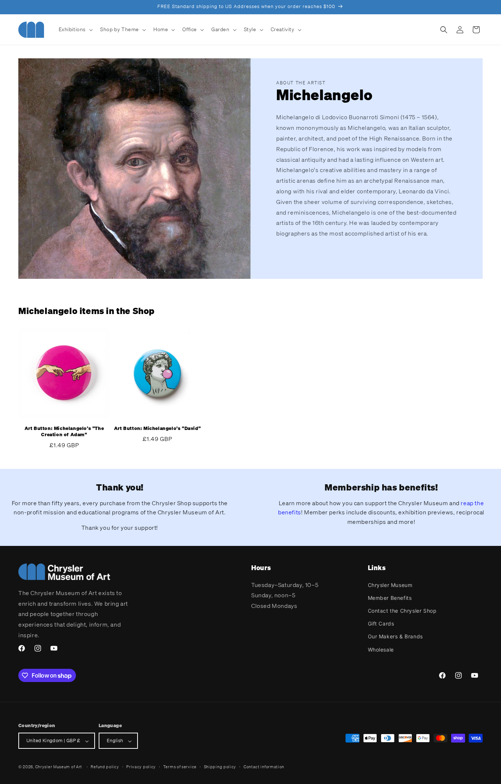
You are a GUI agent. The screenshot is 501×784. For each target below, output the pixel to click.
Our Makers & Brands (395, 636)
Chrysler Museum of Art (58, 767)
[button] (75, 29)
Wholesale (381, 649)
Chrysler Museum (390, 584)
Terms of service (180, 766)
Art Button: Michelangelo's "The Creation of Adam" (64, 432)
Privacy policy (141, 766)
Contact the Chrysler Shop (402, 610)
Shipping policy (220, 766)
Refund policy (105, 766)
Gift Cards (381, 623)
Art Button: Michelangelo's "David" (157, 428)
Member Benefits (390, 597)
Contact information (264, 766)
